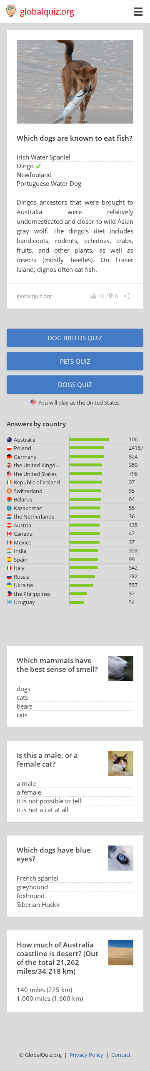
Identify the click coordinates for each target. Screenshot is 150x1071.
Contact (121, 1054)
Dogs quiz (75, 384)
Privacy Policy (86, 1054)
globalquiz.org (47, 11)
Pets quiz (75, 361)
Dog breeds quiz (75, 338)
